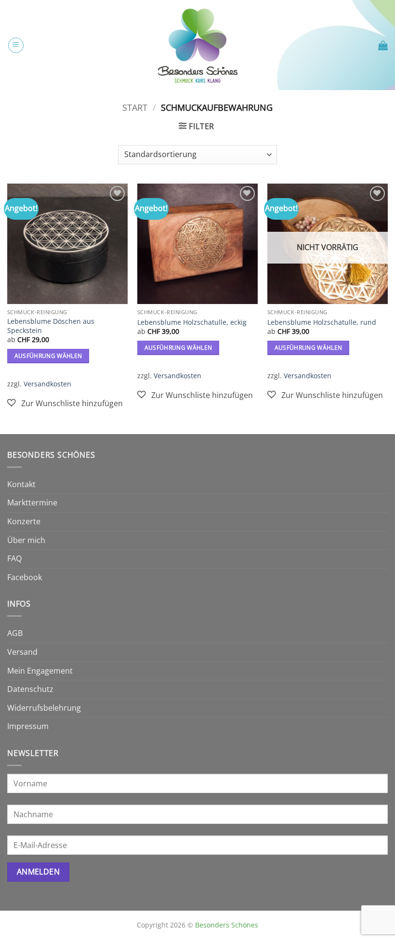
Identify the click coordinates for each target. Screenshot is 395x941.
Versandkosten (47, 383)
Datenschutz (30, 689)
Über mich (26, 540)
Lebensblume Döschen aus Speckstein (50, 326)
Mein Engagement (40, 670)
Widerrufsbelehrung (44, 707)
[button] (16, 45)
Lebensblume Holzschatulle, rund (321, 322)
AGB (15, 633)
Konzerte (23, 521)
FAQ (14, 558)
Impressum (28, 726)
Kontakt (21, 484)
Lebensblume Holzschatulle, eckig (192, 322)
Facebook (24, 577)
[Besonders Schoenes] (197, 45)
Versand (22, 652)
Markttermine (32, 502)
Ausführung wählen (48, 355)
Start (134, 107)
